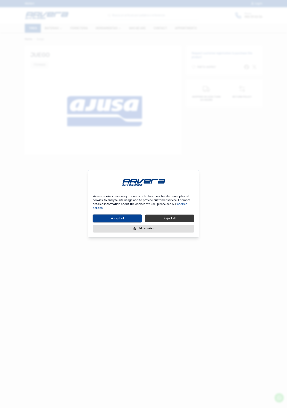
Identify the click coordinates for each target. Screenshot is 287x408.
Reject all (170, 218)
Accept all (117, 218)
